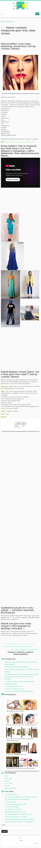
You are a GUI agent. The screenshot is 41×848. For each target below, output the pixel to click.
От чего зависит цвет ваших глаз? (15, 804)
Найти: (3, 825)
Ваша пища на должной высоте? (15, 812)
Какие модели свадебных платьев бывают (24, 649)
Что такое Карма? (10, 802)
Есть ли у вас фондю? (12, 807)
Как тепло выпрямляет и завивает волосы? (18, 814)
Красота (7, 781)
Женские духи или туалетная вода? (16, 667)
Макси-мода (10, 21)
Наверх (36, 843)
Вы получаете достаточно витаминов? (17, 799)
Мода (2, 21)
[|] (20, 5)
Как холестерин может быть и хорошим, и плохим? (21, 797)
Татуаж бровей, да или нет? (14, 686)
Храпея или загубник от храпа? (15, 689)
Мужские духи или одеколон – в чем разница (19, 821)
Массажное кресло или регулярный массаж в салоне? (22, 674)
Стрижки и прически (10, 788)
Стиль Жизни (8, 783)
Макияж (7, 786)
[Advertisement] (25, 119)
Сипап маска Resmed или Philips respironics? (19, 691)
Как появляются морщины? (13, 809)
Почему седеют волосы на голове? (16, 816)
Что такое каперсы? (11, 794)
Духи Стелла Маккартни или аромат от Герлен (19, 819)
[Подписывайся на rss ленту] (2, 14)
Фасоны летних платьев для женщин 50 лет (17, 646)
